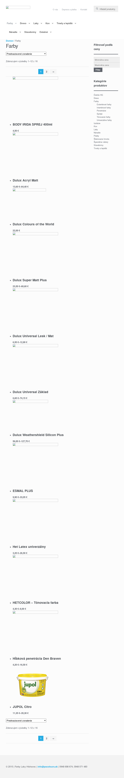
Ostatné (43, 32)
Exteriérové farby (104, 104)
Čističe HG (98, 94)
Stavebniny (30, 32)
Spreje (99, 113)
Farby (10, 23)
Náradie (13, 32)
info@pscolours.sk (48, 766)
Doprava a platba (69, 9)
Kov (48, 23)
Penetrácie (101, 110)
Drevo (23, 23)
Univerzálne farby (104, 120)
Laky (35, 23)
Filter (98, 69)
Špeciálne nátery (101, 141)
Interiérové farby (104, 107)
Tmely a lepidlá (64, 23)
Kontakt (83, 9)
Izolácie (97, 123)
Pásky (96, 135)
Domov (9, 40)
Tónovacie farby (103, 116)
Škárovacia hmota (101, 138)
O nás (55, 9)
